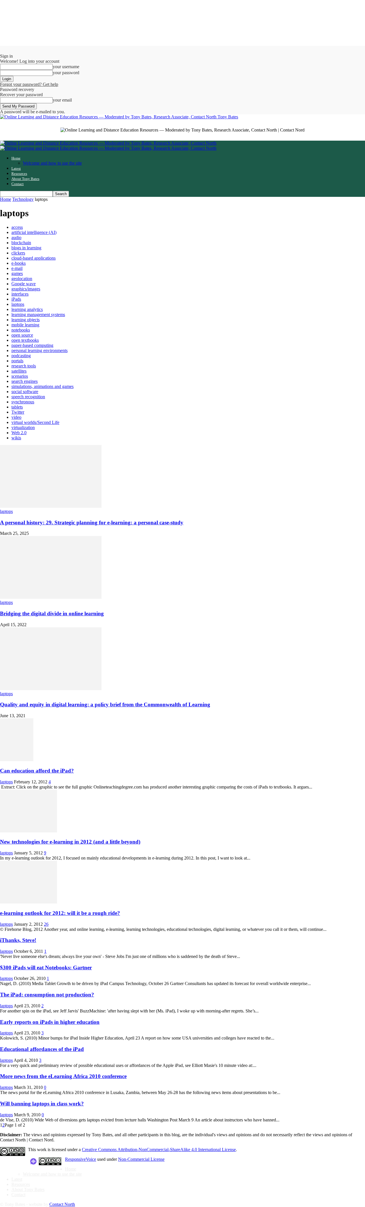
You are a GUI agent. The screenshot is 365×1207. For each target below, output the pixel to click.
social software (24, 391)
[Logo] (108, 143)
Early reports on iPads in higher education (50, 1022)
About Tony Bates (25, 179)
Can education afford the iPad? (37, 771)
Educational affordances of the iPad (42, 1049)
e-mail (17, 268)
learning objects (25, 319)
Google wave (23, 283)
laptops (17, 304)
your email (62, 100)
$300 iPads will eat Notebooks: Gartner (46, 968)
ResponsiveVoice (80, 1159)
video (16, 417)
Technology (23, 199)
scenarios (19, 376)
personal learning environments (39, 350)
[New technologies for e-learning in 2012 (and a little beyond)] (28, 830)
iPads (16, 299)
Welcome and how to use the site (52, 163)
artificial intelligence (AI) (33, 232)
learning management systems (38, 314)
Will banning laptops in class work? (42, 1104)
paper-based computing (32, 345)
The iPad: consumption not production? (47, 995)
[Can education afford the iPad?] (16, 759)
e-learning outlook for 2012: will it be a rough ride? (60, 913)
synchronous (22, 401)
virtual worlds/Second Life (35, 422)
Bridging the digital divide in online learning (52, 613)
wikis (16, 437)
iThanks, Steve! (18, 940)
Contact (17, 184)
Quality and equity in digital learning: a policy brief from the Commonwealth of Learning (105, 704)
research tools (23, 365)
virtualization (23, 427)
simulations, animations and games (42, 386)
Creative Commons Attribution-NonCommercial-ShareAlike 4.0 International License (159, 1149)
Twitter (17, 412)
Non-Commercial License (141, 1159)
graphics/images (25, 288)
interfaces (20, 294)
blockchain (21, 242)
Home (16, 158)
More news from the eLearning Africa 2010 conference (63, 1076)
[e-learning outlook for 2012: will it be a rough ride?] (28, 901)
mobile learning (25, 324)
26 (46, 924)
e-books (18, 263)
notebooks (20, 329)
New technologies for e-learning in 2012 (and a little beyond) (70, 842)
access (17, 227)
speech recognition (28, 396)
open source (22, 335)
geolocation (21, 278)
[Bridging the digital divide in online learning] (51, 597)
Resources (19, 173)
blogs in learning (26, 247)
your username (66, 66)
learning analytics (27, 309)
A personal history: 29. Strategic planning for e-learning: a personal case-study (91, 522)
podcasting (21, 355)
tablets (17, 407)
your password (66, 72)
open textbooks (25, 340)
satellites (19, 371)
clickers (18, 252)
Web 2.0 (19, 432)
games (17, 273)
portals (17, 360)
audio (16, 237)
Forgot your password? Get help (29, 84)
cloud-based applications (33, 258)
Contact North (62, 1204)
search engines (24, 381)
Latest (16, 168)
